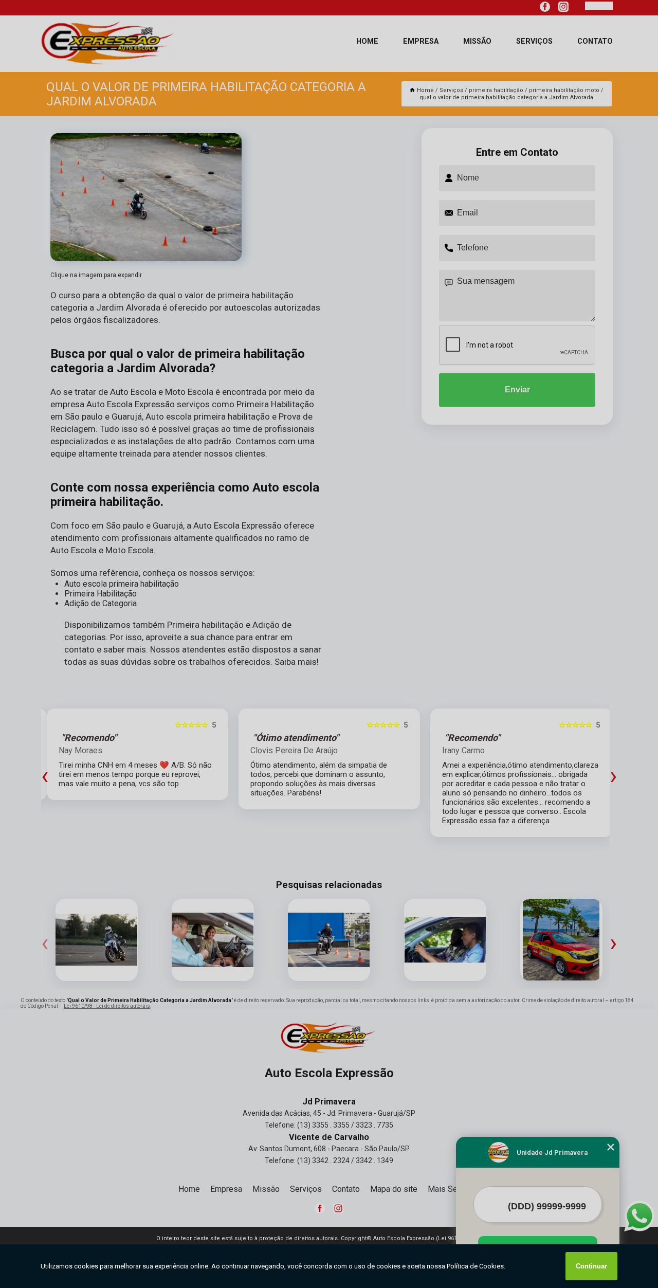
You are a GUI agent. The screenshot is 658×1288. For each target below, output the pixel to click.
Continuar (591, 1266)
